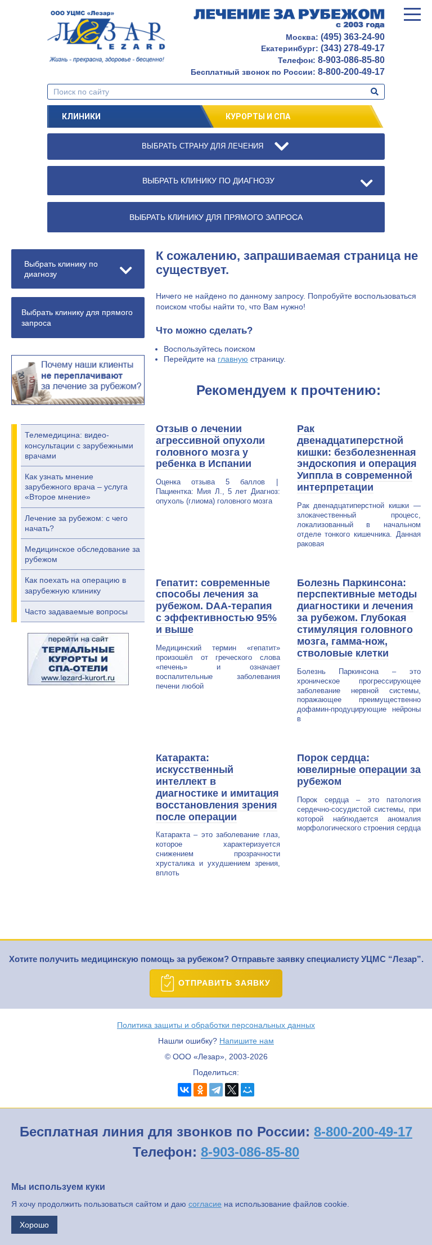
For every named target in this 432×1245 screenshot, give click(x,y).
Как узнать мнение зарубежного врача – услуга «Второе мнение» (76, 486)
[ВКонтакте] (184, 1089)
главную (233, 358)
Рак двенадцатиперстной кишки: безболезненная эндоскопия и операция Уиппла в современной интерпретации (357, 458)
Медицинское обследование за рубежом (82, 554)
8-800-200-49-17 (363, 1131)
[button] (412, 14)
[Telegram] (216, 1089)
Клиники (81, 116)
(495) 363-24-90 (353, 37)
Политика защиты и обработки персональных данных (216, 1025)
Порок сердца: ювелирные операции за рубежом (359, 769)
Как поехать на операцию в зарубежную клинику (75, 585)
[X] (231, 1089)
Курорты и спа (258, 116)
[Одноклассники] (200, 1089)
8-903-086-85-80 (250, 1151)
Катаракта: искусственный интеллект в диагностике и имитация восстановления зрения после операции (217, 787)
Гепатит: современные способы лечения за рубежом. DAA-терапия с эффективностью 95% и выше (216, 606)
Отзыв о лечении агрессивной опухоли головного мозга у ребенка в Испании (210, 446)
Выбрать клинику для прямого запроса (77, 317)
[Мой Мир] (247, 1089)
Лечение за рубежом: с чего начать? (76, 523)
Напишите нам (246, 1040)
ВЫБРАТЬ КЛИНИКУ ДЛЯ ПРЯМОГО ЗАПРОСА (216, 217)
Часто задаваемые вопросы (76, 611)
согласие (205, 1203)
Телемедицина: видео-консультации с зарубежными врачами (79, 445)
